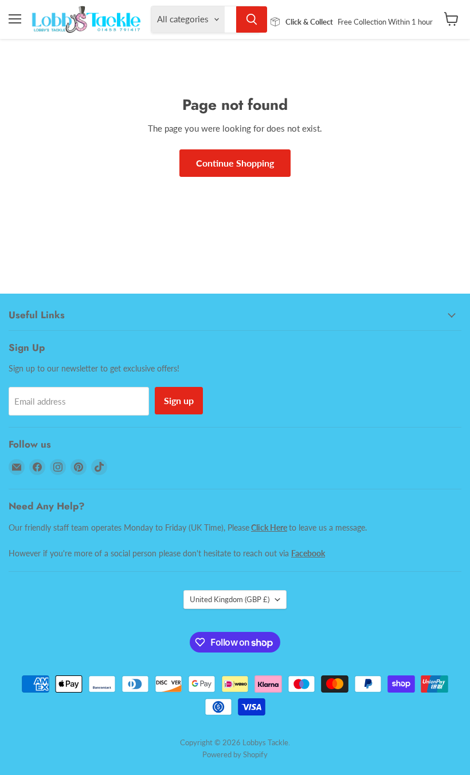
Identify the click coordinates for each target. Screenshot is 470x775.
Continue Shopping (235, 162)
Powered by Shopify (235, 754)
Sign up (179, 400)
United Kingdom (229, 599)
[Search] (251, 19)
